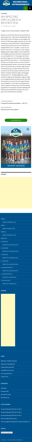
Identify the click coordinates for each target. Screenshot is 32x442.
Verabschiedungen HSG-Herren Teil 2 (11, 412)
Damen (3, 225)
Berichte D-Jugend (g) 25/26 (10, 270)
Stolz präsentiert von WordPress (14, 440)
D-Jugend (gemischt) (7, 267)
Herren (3, 219)
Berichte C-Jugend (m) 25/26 (10, 257)
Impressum (3, 440)
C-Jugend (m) (4, 254)
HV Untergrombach (6, 373)
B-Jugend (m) (4, 241)
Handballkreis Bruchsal (7, 370)
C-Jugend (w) (4, 248)
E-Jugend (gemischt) (6, 274)
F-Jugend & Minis (5, 280)
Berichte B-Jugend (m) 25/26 (10, 244)
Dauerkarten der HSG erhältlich (9, 108)
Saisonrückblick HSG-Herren (9, 418)
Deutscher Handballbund (8, 364)
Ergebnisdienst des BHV (7, 367)
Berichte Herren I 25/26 (9, 222)
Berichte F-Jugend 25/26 (9, 283)
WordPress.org (5, 397)
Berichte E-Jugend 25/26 (9, 277)
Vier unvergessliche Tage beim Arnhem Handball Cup (15, 421)
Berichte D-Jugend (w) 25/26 (10, 264)
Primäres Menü (30, 8)
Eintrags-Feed (5, 391)
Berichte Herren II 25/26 (9, 235)
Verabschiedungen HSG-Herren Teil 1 (11, 415)
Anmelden (4, 388)
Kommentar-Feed (6, 394)
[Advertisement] (16, 192)
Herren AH (4, 238)
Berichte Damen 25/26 (9, 228)
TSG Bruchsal (4, 376)
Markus (13, 26)
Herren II (3, 231)
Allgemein (4, 13)
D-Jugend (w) (4, 261)
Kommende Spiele (16, 120)
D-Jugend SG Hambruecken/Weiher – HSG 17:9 (14, 102)
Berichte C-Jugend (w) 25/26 (10, 251)
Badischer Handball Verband (9, 361)
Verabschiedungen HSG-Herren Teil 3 (11, 409)
